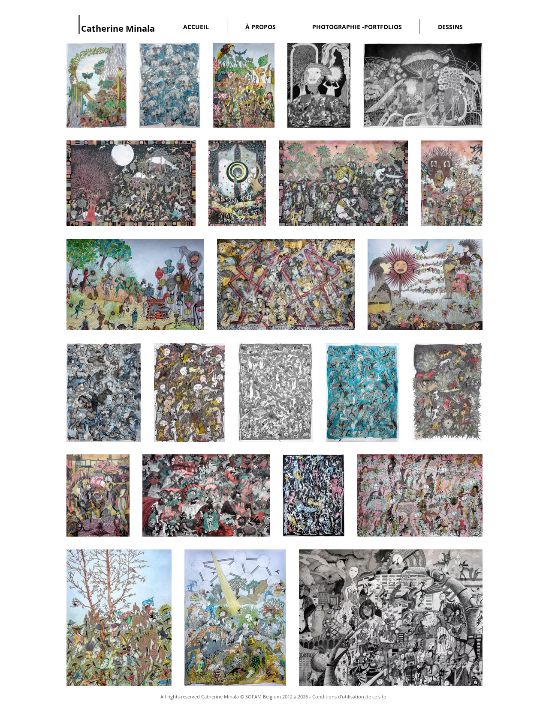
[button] (260, 26)
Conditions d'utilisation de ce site (349, 696)
